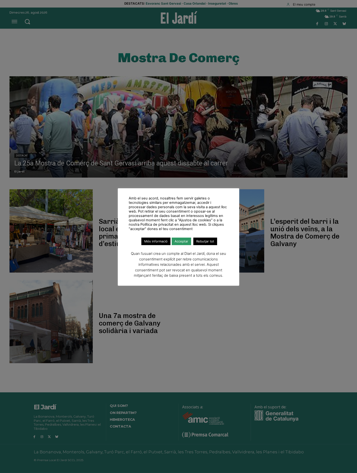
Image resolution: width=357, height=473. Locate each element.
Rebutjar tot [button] (205, 241)
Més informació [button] (156, 241)
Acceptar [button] (181, 241)
